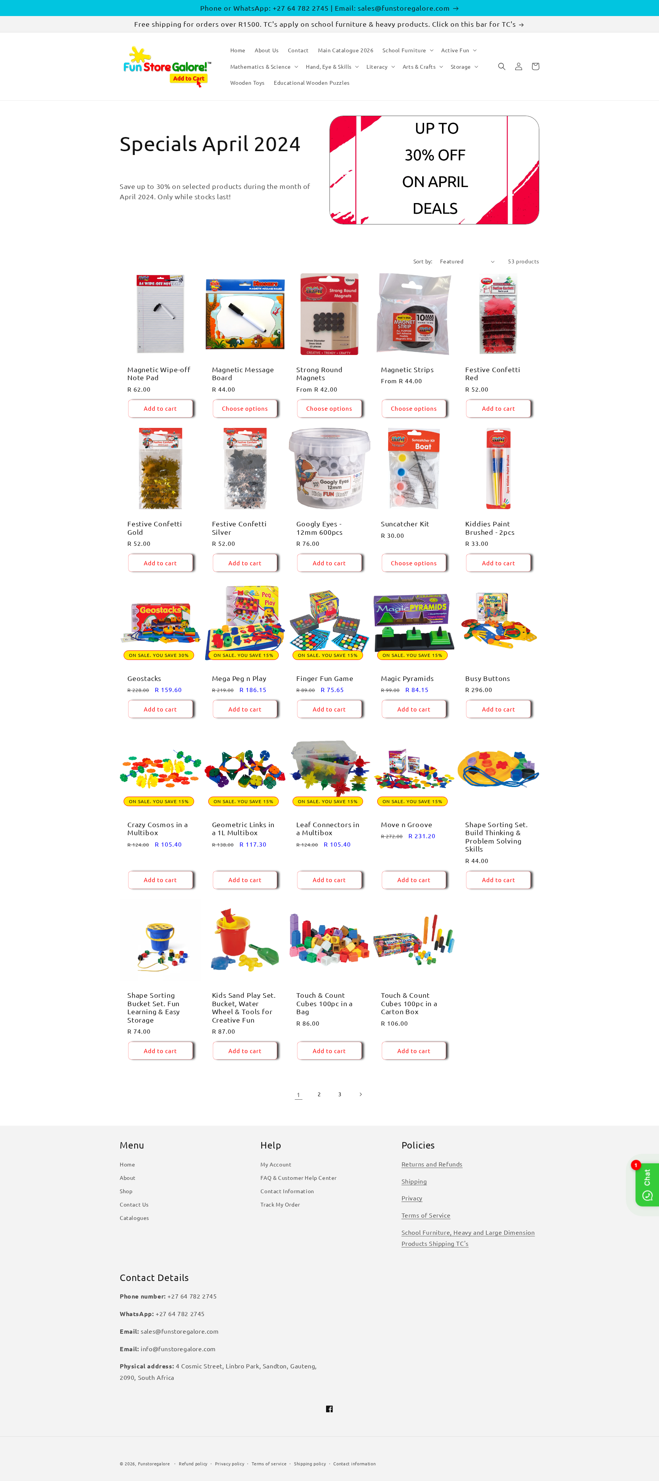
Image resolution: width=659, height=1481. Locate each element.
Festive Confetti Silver (239, 527)
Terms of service (269, 1463)
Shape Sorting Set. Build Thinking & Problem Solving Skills (496, 836)
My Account (275, 1164)
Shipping (414, 1181)
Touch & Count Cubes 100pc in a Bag (324, 1003)
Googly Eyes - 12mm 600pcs (319, 527)
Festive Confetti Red (492, 373)
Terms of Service (426, 1215)
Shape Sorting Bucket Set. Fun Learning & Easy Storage (153, 1007)
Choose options (245, 408)
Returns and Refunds (432, 1164)
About (128, 1177)
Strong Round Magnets (319, 373)
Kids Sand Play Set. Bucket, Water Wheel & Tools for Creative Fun (244, 1007)
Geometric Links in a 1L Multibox (243, 828)
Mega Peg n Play (239, 678)
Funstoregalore (154, 1463)
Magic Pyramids (407, 678)
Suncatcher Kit (405, 523)
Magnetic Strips (407, 369)
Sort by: (422, 261)
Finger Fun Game (324, 678)
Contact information (354, 1463)
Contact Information (287, 1190)
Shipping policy (310, 1463)
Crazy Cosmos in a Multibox (157, 828)
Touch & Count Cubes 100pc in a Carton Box (409, 1003)
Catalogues (134, 1217)
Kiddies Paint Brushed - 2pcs (489, 527)
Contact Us (134, 1204)
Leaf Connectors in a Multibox (328, 828)
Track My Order (280, 1204)
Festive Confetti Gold (154, 527)
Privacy (412, 1198)
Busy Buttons (487, 678)
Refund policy (193, 1463)
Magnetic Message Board (243, 373)
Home (127, 1164)
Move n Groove (406, 824)
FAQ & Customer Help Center (298, 1177)
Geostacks (144, 678)
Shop (126, 1190)
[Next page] (360, 1094)
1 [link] (299, 1094)
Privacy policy (229, 1463)
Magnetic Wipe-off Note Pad (159, 373)
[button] (407, 50)
